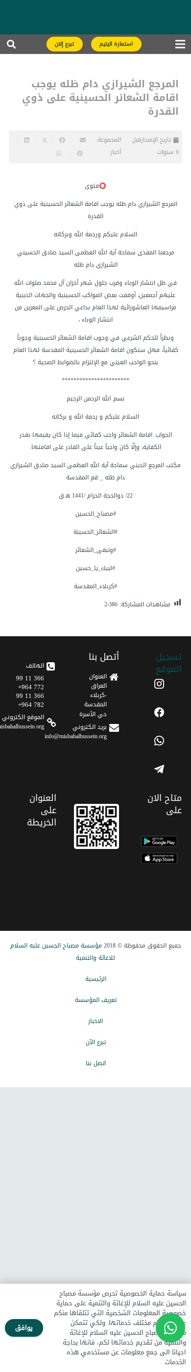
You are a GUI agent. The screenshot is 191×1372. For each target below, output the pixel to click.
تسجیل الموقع (168, 663)
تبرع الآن (96, 1042)
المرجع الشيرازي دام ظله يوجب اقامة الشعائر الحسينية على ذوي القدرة (100, 98)
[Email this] (79, 140)
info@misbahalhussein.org (76, 736)
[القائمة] (180, 46)
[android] (159, 841)
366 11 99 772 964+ (30, 682)
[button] (11, 46)
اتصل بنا (96, 1063)
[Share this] (62, 140)
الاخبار (95, 1021)
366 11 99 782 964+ (30, 700)
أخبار (115, 152)
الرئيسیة (95, 978)
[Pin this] (79, 153)
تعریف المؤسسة (96, 1000)
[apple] (159, 858)
